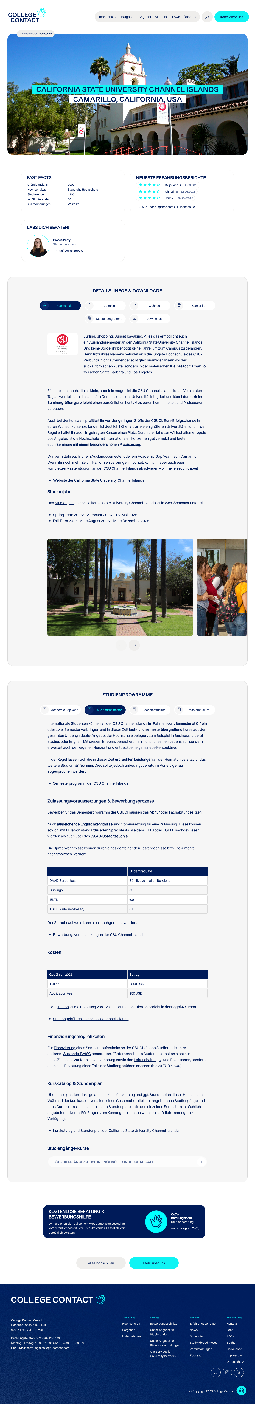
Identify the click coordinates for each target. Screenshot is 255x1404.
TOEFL (168, 830)
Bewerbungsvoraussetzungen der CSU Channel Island (98, 934)
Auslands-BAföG (77, 1053)
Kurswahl (77, 420)
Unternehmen (131, 1336)
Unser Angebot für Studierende (162, 1332)
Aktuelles (161, 17)
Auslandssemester (104, 342)
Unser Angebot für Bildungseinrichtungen (165, 1343)
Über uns (190, 17)
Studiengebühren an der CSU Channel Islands (90, 1019)
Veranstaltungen (201, 1349)
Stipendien (197, 1336)
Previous (121, 645)
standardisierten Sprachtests (105, 830)
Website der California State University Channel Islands (98, 480)
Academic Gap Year (154, 456)
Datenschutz (235, 1361)
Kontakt (232, 1323)
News (194, 1330)
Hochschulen (131, 1323)
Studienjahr (64, 502)
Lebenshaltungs (147, 1059)
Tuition (63, 1007)
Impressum (234, 1355)
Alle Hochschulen (29, 33)
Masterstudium (78, 468)
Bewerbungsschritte (163, 1323)
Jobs (230, 1330)
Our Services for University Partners (163, 1354)
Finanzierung (64, 1047)
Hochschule (45, 33)
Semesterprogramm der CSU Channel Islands (90, 783)
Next (134, 645)
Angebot (145, 17)
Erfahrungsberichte (203, 1323)
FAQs (176, 17)
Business (182, 735)
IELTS (149, 830)
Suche (231, 1342)
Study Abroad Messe (203, 1342)
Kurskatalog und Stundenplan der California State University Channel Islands (116, 1130)
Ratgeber (128, 1330)
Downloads (234, 1349)
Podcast (195, 1355)
